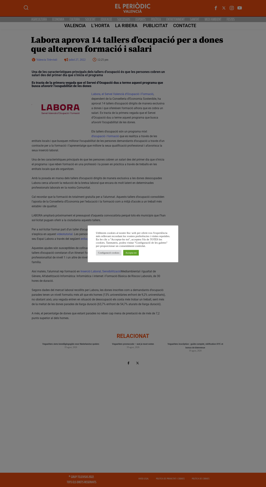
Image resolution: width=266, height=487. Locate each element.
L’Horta (100, 25)
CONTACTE (184, 25)
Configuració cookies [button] (108, 252)
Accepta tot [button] (131, 252)
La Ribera (126, 25)
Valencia (75, 25)
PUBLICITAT (155, 25)
